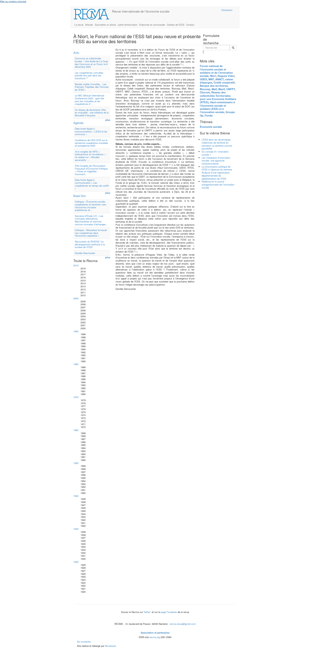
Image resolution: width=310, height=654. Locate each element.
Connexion (226, 10)
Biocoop (205, 89)
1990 (75, 331)
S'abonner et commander (152, 24)
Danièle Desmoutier (85, 253)
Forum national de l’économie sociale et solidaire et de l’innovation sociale (216, 71)
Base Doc (79, 196)
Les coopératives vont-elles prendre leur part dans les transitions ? (89, 75)
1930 (75, 529)
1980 (75, 364)
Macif (221, 89)
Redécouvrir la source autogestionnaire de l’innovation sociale (218, 184)
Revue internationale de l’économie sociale (140, 11)
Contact (190, 24)
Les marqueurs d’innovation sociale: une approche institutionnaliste (216, 160)
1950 (75, 463)
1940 (75, 496)
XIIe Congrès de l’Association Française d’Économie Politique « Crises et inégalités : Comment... (91, 170)
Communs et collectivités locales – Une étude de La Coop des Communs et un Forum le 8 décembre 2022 (91, 62)
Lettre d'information (127, 24)
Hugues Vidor (226, 76)
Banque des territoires (214, 85)
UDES (203, 79)
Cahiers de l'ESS (175, 24)
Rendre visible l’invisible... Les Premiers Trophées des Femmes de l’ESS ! (92, 86)
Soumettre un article (105, 24)
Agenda (78, 123)
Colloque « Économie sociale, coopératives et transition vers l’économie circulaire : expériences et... (90, 206)
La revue (78, 24)
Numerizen (110, 646)
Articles (89, 24)
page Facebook (169, 612)
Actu (76, 53)
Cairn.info (203, 10)
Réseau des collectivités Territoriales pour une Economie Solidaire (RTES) (218, 97)
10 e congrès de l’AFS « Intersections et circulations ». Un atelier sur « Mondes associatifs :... (90, 156)
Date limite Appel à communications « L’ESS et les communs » (91, 131)
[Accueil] (93, 14)
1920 (75, 561)
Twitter (147, 612)
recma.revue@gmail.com (183, 624)
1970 (75, 397)
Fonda (209, 115)
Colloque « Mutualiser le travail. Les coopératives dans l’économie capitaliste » (91, 232)
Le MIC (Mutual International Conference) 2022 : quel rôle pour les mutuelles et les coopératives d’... (89, 100)
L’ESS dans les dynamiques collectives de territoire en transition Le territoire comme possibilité (217, 144)
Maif (214, 89)
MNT (211, 79)
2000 (75, 298)
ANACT (219, 79)
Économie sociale (211, 127)
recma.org (154, 637)
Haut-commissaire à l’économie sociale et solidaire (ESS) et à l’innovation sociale (217, 107)
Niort (213, 76)
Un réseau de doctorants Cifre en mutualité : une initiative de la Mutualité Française (92, 112)
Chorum (205, 92)
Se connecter (84, 641)
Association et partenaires (155, 632)
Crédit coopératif (224, 82)
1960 (75, 430)
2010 (75, 265)
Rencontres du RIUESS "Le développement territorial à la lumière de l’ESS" (90, 244)
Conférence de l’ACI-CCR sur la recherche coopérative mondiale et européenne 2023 (91, 142)
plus (107, 120)
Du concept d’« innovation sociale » (215, 153)
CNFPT (230, 89)
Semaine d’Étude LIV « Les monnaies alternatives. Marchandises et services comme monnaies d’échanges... (91, 220)
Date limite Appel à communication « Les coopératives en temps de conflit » (92, 184)
